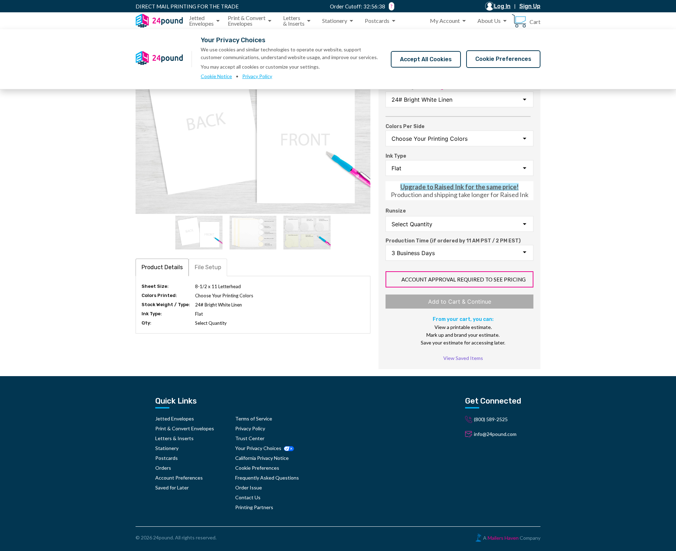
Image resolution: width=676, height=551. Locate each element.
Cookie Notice (216, 76)
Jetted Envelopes (174, 419)
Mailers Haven (503, 538)
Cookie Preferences (503, 59)
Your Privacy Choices (258, 448)
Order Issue (248, 487)
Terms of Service (253, 419)
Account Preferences (179, 478)
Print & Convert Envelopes (184, 428)
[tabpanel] (253, 305)
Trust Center (249, 438)
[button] (205, 20)
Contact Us (248, 497)
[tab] (162, 267)
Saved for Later (172, 487)
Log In (502, 6)
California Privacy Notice (262, 458)
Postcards (166, 458)
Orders (163, 468)
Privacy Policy (257, 76)
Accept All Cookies (426, 59)
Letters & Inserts (174, 438)
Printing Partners (254, 507)
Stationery (167, 448)
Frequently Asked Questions (267, 478)
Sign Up (529, 6)
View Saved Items (463, 358)
